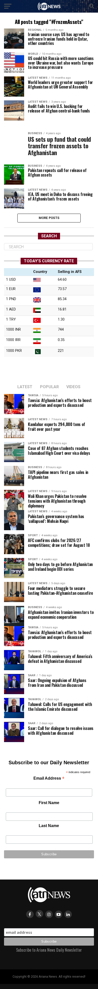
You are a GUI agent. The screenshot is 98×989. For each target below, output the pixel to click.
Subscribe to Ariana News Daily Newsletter (49, 950)
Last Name (49, 826)
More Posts (49, 218)
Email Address (48, 778)
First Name (49, 803)
